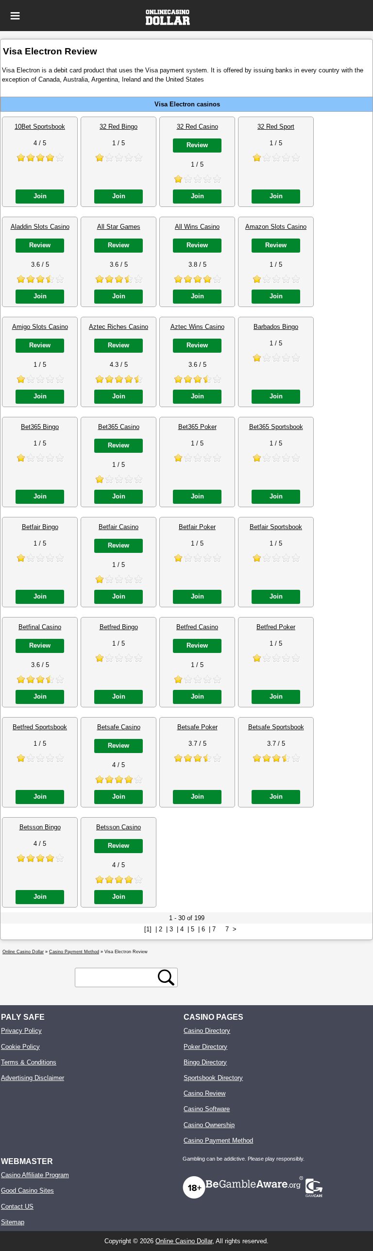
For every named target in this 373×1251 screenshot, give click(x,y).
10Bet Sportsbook (40, 126)
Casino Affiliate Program (35, 1175)
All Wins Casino (197, 226)
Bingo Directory (205, 1062)
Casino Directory (207, 1030)
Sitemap (12, 1222)
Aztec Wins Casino (197, 326)
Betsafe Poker (197, 727)
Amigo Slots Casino (40, 326)
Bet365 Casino (118, 426)
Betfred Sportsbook (40, 727)
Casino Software (207, 1109)
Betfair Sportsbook (276, 527)
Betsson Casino (118, 827)
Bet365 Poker (197, 426)
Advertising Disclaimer (32, 1077)
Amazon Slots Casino (275, 226)
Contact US (17, 1206)
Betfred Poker (275, 627)
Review (197, 145)
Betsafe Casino (118, 727)
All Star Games (118, 226)
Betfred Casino (197, 627)
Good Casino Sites (27, 1190)
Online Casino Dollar (183, 1241)
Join (40, 196)
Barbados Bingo (276, 326)
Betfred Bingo (119, 627)
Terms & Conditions (28, 1062)
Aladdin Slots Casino (40, 226)
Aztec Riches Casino (118, 326)
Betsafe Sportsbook (276, 727)
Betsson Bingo (40, 827)
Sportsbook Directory (213, 1077)
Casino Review (204, 1093)
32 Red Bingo (118, 126)
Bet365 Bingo (40, 426)
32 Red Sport (275, 126)
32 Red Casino (197, 126)
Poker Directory (205, 1046)
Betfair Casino (118, 527)
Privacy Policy (21, 1030)
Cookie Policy (20, 1046)
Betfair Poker (197, 527)
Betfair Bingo (40, 527)
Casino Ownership (209, 1125)
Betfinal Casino (39, 627)
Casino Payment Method (218, 1140)
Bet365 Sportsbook (276, 426)
